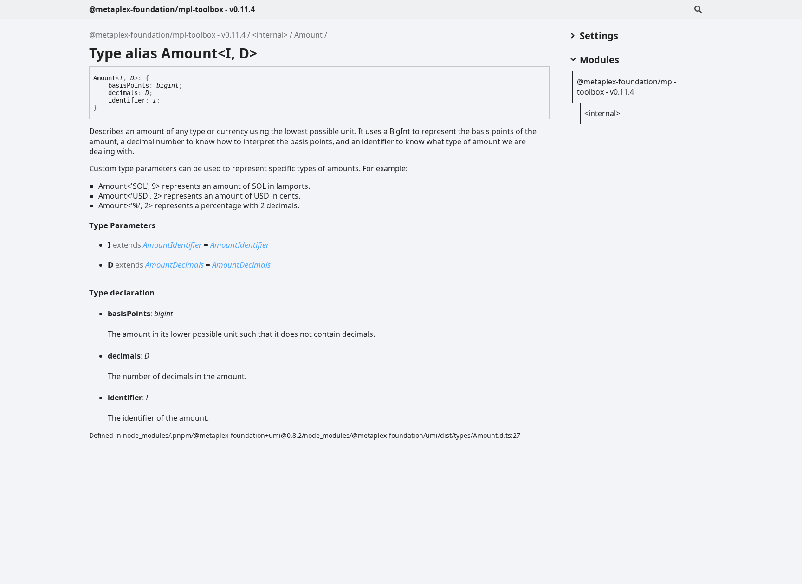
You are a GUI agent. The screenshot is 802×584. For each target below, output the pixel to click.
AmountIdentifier (172, 244)
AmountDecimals (174, 264)
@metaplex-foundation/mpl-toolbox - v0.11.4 (172, 9)
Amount (308, 35)
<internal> (270, 35)
